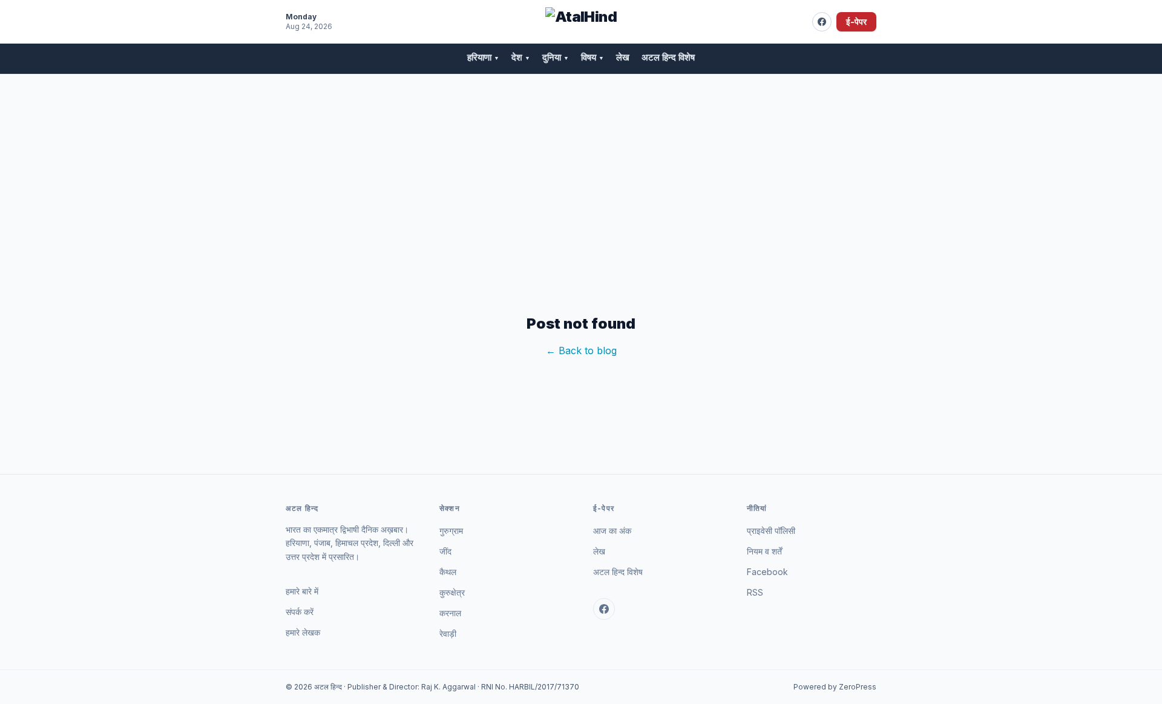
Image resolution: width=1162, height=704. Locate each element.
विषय (592, 57)
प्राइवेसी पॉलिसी (771, 530)
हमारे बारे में (302, 591)
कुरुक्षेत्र (452, 592)
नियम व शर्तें (764, 551)
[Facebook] (822, 21)
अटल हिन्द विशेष (668, 57)
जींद (445, 551)
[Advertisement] (581, 165)
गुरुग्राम (451, 530)
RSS (755, 592)
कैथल (447, 572)
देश (520, 57)
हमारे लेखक (303, 632)
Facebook (767, 572)
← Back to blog (581, 350)
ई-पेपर (856, 21)
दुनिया (555, 57)
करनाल (450, 613)
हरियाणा (483, 57)
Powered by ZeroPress (834, 686)
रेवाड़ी (447, 633)
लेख (622, 57)
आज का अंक (612, 530)
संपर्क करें (299, 612)
